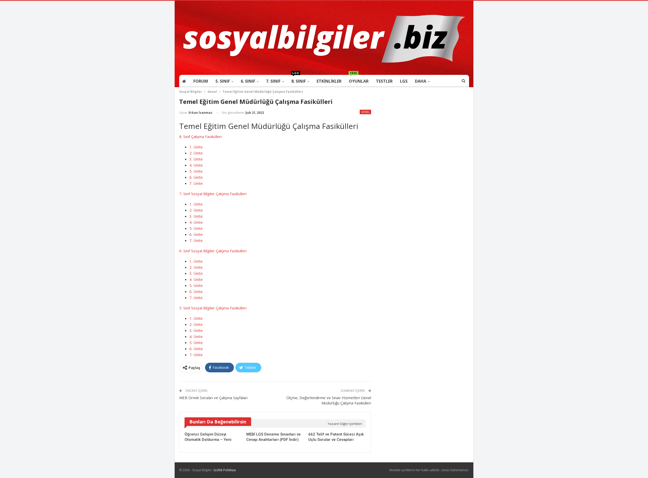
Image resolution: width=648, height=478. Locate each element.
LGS (404, 81)
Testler (384, 81)
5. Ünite (196, 171)
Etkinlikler (329, 81)
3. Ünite (196, 159)
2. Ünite (196, 152)
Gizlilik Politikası (224, 470)
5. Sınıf (222, 81)
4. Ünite (196, 165)
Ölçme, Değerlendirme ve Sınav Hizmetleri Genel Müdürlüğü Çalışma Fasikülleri (328, 400)
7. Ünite (196, 183)
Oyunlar (359, 79)
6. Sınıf (248, 81)
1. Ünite (196, 146)
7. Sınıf (273, 81)
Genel (365, 112)
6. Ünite (196, 177)
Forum (200, 81)
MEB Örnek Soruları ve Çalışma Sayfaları (213, 397)
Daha (420, 81)
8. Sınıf (298, 79)
